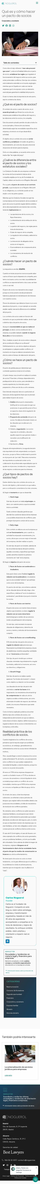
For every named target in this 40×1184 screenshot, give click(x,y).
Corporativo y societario (15, 1002)
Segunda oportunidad (14, 994)
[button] (3, 25)
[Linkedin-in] (15, 1165)
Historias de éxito (13, 1013)
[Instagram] (7, 1165)
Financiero (10, 998)
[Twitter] (4, 1165)
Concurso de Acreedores (15, 990)
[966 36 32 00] (3, 1160)
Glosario (9, 1009)
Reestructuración (13, 987)
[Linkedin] (7, 941)
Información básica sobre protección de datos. (19, 1106)
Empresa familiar (12, 1005)
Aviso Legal (6, 1176)
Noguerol (9, 3)
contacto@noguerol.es (26, 1160)
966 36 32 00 (10, 1160)
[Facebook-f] (11, 1165)
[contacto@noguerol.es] (16, 1160)
